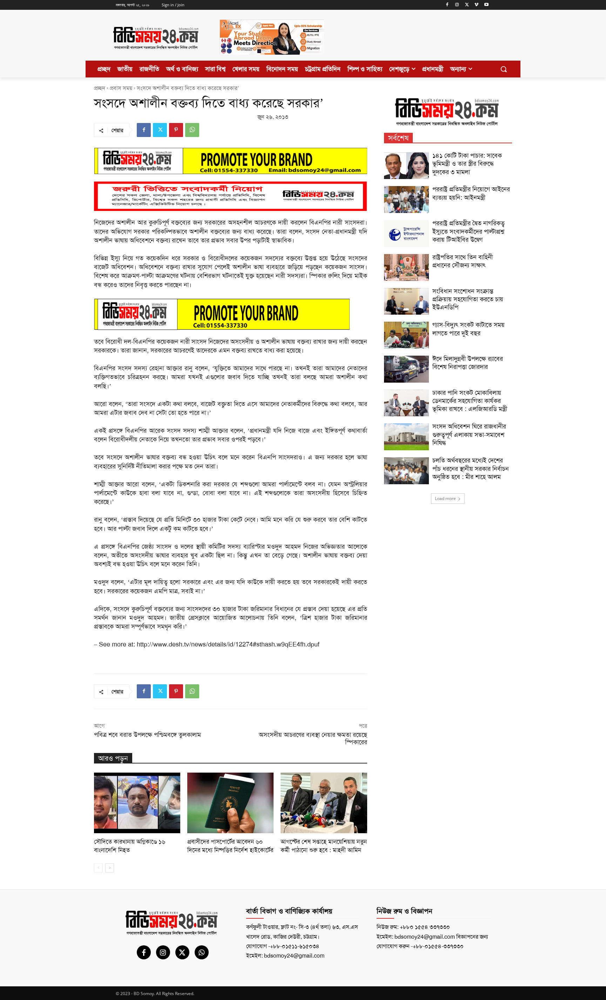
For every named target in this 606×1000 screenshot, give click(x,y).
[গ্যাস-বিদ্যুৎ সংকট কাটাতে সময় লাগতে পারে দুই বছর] (406, 335)
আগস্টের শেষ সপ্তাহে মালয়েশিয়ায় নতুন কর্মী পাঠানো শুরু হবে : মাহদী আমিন (324, 846)
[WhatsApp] (192, 130)
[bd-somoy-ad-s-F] (230, 196)
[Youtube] (486, 5)
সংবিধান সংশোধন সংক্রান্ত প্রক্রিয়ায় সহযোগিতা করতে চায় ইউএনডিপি (467, 299)
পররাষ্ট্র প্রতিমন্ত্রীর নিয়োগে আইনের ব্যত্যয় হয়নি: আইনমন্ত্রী (471, 193)
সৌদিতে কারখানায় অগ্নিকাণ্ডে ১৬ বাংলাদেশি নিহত (129, 846)
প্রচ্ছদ (99, 88)
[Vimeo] (476, 5)
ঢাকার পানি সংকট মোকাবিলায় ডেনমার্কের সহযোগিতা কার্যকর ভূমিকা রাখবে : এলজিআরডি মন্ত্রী (469, 401)
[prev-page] (98, 867)
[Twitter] (467, 5)
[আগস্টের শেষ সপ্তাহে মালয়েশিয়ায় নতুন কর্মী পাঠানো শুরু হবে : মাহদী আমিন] (324, 803)
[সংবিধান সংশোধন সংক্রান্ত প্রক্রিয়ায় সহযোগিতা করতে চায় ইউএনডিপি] (406, 301)
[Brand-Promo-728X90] (230, 314)
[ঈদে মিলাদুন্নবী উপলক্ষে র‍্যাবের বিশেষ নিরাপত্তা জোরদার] (406, 369)
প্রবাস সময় (121, 88)
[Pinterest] (176, 130)
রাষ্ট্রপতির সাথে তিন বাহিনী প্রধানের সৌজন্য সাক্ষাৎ (462, 261)
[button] (503, 69)
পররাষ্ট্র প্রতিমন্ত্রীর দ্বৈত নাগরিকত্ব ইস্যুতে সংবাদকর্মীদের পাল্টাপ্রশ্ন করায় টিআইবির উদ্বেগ (468, 231)
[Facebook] (447, 5)
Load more (445, 498)
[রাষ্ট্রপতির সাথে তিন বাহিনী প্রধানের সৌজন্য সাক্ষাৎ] (406, 267)
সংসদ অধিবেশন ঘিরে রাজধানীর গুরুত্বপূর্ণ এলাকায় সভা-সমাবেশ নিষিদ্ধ (469, 434)
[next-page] (109, 867)
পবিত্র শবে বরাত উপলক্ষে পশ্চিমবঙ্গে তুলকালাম (147, 735)
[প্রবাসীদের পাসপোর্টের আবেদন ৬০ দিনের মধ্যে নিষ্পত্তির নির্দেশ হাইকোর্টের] (230, 803)
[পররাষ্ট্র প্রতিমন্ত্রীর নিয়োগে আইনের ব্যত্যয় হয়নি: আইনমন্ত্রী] (406, 199)
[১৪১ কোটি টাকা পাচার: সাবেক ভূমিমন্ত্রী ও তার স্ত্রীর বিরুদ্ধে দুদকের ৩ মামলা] (406, 165)
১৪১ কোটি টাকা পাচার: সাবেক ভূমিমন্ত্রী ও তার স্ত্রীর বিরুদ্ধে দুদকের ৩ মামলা (467, 163)
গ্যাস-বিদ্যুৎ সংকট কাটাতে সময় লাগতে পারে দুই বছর (468, 329)
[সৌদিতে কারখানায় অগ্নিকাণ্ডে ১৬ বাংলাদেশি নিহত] (137, 803)
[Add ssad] (272, 60)
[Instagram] (457, 5)
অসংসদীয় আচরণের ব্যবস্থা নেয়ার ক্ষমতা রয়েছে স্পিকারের (313, 738)
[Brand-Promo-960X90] (230, 161)
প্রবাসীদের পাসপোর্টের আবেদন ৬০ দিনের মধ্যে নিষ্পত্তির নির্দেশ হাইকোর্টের (230, 846)
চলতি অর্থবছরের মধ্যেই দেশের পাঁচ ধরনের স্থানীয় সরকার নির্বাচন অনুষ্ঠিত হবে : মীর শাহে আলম (470, 468)
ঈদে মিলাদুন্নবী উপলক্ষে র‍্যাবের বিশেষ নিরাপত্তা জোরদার (467, 363)
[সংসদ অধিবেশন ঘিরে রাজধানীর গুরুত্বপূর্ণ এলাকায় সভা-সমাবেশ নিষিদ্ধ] (406, 436)
